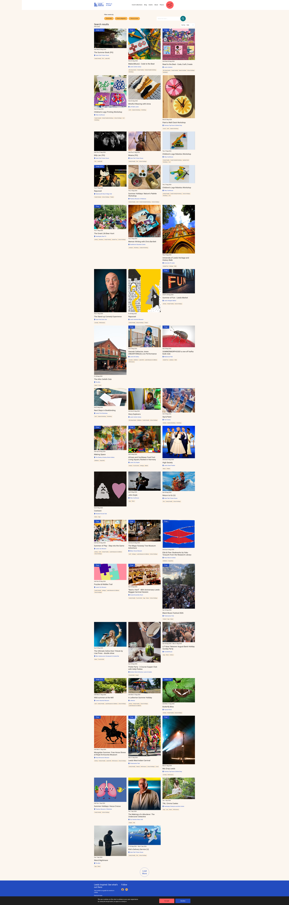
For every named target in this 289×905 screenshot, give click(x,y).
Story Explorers (134, 414)
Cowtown (98, 511)
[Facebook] (122, 889)
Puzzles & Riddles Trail (103, 584)
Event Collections (137, 5)
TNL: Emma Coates (170, 803)
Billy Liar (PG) (99, 155)
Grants (151, 5)
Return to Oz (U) (169, 495)
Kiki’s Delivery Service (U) (138, 849)
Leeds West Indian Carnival (139, 760)
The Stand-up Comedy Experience (108, 317)
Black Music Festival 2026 (172, 613)
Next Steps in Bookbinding (105, 410)
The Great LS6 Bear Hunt (104, 233)
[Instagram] (126, 889)
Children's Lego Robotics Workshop (176, 154)
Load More (144, 872)
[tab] (109, 18)
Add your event (169, 5)
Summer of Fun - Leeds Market (175, 298)
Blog (145, 5)
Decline (182, 901)
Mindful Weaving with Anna (139, 104)
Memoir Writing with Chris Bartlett (142, 242)
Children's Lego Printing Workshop (108, 112)
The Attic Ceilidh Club (103, 379)
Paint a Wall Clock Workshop (174, 122)
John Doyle (132, 495)
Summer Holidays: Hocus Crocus (107, 806)
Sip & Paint (166, 417)
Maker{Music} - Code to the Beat (141, 64)
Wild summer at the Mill (103, 698)
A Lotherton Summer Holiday (140, 698)
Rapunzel (98, 191)
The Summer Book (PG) (103, 52)
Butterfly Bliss (168, 707)
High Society (167, 463)
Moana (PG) (133, 155)
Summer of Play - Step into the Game (109, 546)
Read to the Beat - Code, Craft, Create (177, 64)
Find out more (98, 895)
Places (162, 5)
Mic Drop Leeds (168, 769)
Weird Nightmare (101, 860)
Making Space (100, 454)
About (156, 5)
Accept (166, 901)
